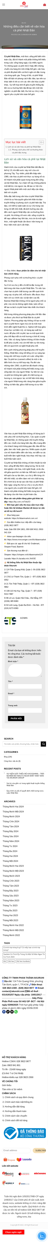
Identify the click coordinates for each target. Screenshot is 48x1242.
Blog (24, 23)
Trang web (12, 705)
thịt (4, 961)
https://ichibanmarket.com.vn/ (25, 518)
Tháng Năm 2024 (11, 841)
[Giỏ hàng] (44, 4)
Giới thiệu (6, 1085)
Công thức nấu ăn (11, 761)
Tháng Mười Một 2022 (13, 930)
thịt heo (11, 961)
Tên (10, 681)
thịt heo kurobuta (23, 961)
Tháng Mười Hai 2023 (13, 866)
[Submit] (43, 743)
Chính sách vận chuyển (16, 1116)
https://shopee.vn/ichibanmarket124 (27, 554)
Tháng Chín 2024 (11, 821)
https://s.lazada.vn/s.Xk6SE (24, 558)
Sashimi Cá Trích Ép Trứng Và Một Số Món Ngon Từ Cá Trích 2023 (24, 955)
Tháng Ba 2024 (10, 851)
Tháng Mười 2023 (11, 876)
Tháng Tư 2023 (10, 905)
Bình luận (13, 661)
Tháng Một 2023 (10, 920)
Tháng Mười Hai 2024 (13, 807)
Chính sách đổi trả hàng (16, 1120)
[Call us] (16, 1012)
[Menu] (3, 4)
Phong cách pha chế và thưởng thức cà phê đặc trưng (27, 151)
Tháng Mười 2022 (11, 935)
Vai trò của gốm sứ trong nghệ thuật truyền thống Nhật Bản (26, 784)
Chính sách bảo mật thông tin (18, 1102)
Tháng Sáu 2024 (11, 836)
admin (34, 34)
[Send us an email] (12, 1012)
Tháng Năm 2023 (11, 900)
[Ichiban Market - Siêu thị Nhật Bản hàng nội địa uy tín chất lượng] (24, 4)
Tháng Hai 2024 (10, 856)
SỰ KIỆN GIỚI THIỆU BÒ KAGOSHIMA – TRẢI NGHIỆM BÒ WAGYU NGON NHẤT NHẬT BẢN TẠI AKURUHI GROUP (25, 776)
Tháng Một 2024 (10, 861)
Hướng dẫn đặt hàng (15, 1106)
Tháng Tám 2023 (11, 886)
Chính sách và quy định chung (19, 1097)
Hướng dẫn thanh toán (15, 1111)
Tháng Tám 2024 (11, 826)
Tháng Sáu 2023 (11, 895)
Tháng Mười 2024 (11, 816)
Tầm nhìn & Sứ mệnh (12, 1089)
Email (11, 693)
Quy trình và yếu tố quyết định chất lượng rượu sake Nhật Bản (25, 792)
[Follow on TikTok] (8, 1012)
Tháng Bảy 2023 (10, 891)
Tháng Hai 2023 (10, 915)
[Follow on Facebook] (4, 1012)
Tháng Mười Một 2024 (13, 811)
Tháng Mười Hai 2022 (13, 925)
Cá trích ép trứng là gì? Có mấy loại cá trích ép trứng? (21, 948)
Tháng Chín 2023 (11, 881)
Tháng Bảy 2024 (10, 831)
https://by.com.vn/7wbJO (19, 502)
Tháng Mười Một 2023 (13, 871)
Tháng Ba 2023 (10, 910)
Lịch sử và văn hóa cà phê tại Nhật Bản (24, 147)
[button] (40, 142)
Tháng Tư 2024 (10, 846)
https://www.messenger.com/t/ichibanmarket (26, 539)
